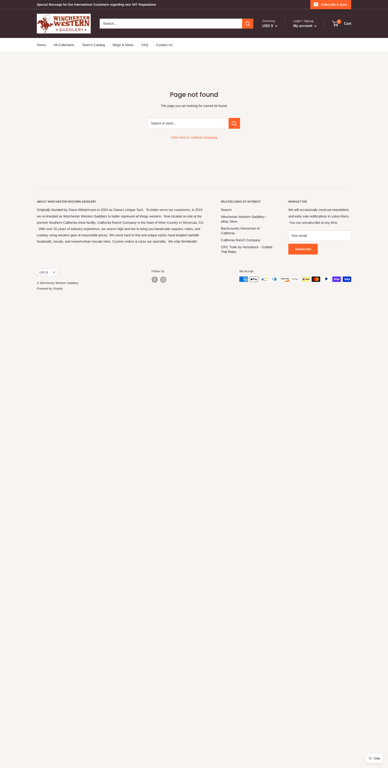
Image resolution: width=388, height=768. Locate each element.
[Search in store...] (234, 123)
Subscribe (303, 249)
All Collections (64, 45)
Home (41, 45)
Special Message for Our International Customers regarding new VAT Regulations (96, 4)
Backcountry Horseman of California (240, 230)
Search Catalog (93, 45)
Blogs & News (123, 45)
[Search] (247, 24)
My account (303, 26)
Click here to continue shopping (194, 137)
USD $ (43, 272)
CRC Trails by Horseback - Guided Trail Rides (246, 249)
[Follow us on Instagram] (163, 280)
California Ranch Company (240, 240)
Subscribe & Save (334, 4)
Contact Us (164, 45)
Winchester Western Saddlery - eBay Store (244, 219)
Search (226, 210)
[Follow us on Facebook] (155, 280)
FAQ (144, 45)
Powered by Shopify (50, 288)
